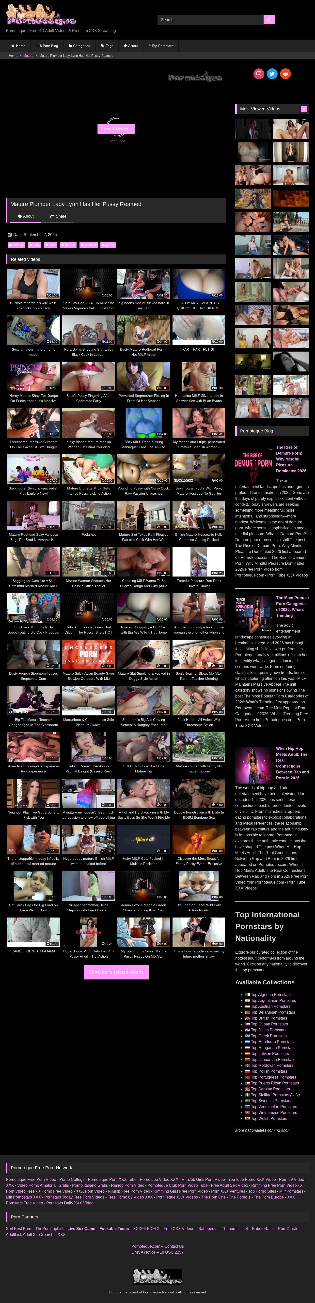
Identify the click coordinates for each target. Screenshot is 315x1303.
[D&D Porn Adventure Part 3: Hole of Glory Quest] (253, 385)
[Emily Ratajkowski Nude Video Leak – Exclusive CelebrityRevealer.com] (253, 152)
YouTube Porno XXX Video (252, 1179)
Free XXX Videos (179, 1229)
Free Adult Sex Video (229, 1185)
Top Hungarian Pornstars (273, 1048)
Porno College (72, 1179)
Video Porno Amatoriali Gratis (43, 1185)
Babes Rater (263, 1229)
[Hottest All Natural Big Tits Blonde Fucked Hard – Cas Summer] (291, 292)
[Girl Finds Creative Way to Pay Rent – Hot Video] (253, 245)
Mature (28, 56)
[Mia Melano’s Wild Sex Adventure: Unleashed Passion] (291, 338)
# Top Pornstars (161, 46)
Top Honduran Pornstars (272, 1042)
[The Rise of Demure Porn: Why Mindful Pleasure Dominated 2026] (253, 481)
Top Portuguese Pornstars (273, 1077)
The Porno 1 (240, 1197)
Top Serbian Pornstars (270, 1089)
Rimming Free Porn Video (274, 1185)
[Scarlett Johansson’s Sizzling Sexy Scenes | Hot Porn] (253, 129)
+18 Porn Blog (47, 46)
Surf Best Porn (18, 1229)
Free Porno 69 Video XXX (130, 1197)
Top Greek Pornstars (269, 1036)
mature (70, 245)
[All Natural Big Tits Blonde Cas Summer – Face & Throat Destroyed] (291, 408)
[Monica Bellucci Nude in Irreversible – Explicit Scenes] (291, 199)
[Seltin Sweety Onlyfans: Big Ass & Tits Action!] (291, 129)
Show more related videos (116, 972)
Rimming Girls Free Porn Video (180, 1191)
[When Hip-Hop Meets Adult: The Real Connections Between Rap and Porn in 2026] (253, 782)
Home (20, 46)
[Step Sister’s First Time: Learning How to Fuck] (253, 175)
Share (60, 216)
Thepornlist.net (235, 1229)
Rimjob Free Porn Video (129, 1191)
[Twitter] (272, 73)
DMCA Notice (144, 1252)
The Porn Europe (269, 1197)
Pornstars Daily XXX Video (70, 1203)
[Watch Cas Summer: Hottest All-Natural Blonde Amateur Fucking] (253, 408)
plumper (90, 245)
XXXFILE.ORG (146, 1229)
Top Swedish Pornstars (271, 1101)
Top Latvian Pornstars (270, 1053)
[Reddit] (285, 73)
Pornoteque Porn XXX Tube (112, 1179)
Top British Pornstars (269, 1018)
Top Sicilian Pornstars (270, 1095)
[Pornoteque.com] (41, 16)
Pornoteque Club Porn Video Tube (177, 1185)
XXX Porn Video (90, 1191)
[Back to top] (299, 1288)
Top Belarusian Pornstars (273, 1012)
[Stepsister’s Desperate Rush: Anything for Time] (291, 268)
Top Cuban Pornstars (269, 1024)
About (27, 216)
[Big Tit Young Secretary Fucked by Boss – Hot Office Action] (291, 152)
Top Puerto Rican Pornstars (275, 1083)
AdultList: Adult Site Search (29, 1234)
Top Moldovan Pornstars (272, 1065)
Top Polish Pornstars (269, 1071)
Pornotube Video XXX (159, 1179)
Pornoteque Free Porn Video (31, 1179)
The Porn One (213, 1197)
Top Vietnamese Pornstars (274, 1113)
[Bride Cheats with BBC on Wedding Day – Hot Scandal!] (253, 292)
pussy (110, 245)
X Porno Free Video (55, 1191)
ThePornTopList (49, 1229)
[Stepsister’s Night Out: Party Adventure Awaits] (253, 222)
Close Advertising (116, 129)
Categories (81, 46)
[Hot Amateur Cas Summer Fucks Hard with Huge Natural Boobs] (291, 175)
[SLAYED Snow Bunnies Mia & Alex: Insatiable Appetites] (291, 385)
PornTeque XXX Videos (177, 1197)
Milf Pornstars (291, 1191)
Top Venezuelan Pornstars (274, 1107)
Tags (109, 46)
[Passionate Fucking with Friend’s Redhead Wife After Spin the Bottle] (253, 338)
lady (37, 245)
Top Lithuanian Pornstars (273, 1059)
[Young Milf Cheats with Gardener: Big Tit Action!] (291, 222)
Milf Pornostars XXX (23, 1197)
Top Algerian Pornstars (271, 994)
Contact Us (174, 1246)
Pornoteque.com (145, 1246)
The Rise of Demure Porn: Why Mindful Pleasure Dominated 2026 (291, 459)
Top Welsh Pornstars (269, 1118)
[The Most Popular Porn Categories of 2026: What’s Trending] (253, 632)
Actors (133, 46)
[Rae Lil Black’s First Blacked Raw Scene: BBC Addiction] (253, 315)
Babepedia (208, 1229)
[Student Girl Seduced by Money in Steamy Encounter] (291, 315)
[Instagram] (259, 73)
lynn (52, 245)
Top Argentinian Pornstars (273, 1000)
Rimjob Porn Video (127, 1185)
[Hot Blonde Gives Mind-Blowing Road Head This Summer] (291, 245)
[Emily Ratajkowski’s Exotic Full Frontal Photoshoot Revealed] (291, 362)
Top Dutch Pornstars (268, 1030)
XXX (62, 1234)
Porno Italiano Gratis (90, 1185)
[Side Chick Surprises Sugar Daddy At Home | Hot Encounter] (253, 268)
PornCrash (287, 1229)
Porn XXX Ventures (228, 1191)
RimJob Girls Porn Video (203, 1179)
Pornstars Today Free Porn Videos (74, 1197)
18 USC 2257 (172, 1252)
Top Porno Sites (262, 1191)
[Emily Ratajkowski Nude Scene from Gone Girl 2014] (253, 362)
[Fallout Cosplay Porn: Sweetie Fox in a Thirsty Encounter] (253, 199)
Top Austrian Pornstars (270, 1006)
